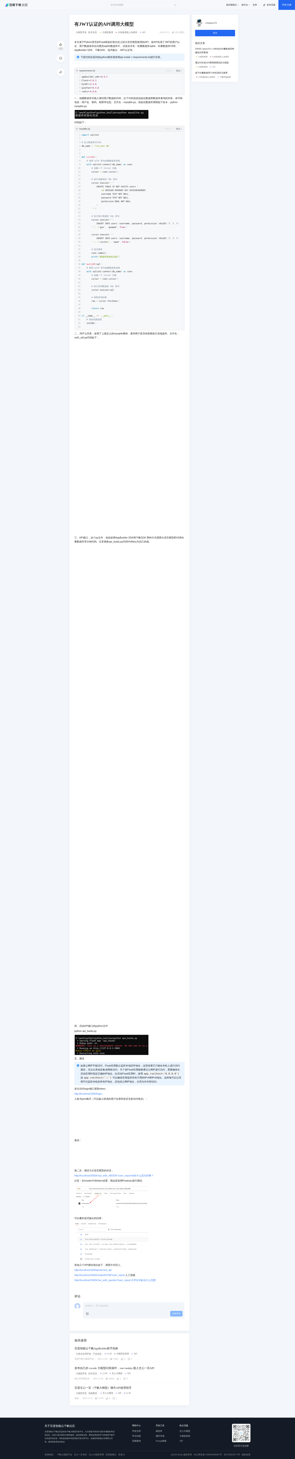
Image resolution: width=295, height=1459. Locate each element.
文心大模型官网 (96, 1454)
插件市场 (160, 1436)
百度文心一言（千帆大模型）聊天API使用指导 (103, 1387)
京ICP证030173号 (232, 1454)
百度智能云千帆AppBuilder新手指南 (96, 1348)
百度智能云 (111, 1454)
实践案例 (136, 1441)
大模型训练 (184, 1436)
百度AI (121, 1454)
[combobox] (171, 70)
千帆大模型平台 (64, 1454)
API (181, 1441)
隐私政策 (246, 1454)
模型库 (159, 1431)
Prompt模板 (161, 1441)
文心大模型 (184, 1431)
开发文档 (136, 1431)
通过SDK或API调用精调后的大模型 (212, 63)
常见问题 (136, 1436)
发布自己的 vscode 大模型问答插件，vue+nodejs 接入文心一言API (114, 1368)
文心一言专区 (80, 1454)
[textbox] (129, 661)
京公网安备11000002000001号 (208, 1454)
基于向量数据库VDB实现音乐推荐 (211, 73)
